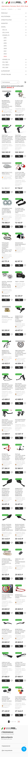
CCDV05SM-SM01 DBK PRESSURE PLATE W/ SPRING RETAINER (20, 699)
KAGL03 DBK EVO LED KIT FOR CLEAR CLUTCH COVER (7, 597)
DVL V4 (4, 30)
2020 (5, 48)
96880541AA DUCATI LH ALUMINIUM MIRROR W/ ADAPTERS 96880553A (5, 492)
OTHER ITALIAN (6, 74)
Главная (3, 9)
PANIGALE (4, 13)
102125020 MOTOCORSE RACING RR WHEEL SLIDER (7, 699)
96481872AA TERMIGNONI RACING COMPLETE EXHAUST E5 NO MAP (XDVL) (7, 104)
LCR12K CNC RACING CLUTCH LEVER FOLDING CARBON (20, 664)
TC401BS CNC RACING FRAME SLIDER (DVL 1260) (20, 210)
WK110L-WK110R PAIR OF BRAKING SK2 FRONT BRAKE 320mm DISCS (7, 284)
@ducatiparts (7, 737)
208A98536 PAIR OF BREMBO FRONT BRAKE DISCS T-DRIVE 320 (7, 211)
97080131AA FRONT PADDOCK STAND (20, 596)
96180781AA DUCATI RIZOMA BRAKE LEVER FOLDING (20, 631)
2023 (5, 56)
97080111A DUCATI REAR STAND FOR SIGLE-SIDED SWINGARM (6, 457)
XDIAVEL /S (5, 35)
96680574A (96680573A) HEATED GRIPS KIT (6, 353)
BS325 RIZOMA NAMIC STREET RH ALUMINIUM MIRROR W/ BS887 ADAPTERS (20, 527)
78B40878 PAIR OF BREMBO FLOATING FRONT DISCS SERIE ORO (20, 353)
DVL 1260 (5, 62)
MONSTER (4, 23)
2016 (5, 38)
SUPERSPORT (5, 71)
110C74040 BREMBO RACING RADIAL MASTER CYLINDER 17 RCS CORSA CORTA (7, 386)
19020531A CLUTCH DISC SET (7, 316)
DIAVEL (10, 9)
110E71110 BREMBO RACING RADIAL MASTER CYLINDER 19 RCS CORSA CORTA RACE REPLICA (20, 139)
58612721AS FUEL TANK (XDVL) (7, 173)
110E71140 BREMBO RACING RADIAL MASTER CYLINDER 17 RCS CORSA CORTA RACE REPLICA (7, 139)
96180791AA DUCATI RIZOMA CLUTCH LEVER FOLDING (7, 631)
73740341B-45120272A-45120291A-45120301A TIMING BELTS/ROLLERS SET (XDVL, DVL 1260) (7, 248)
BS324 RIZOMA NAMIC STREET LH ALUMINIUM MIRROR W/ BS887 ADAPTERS (7, 527)
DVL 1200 (5, 67)
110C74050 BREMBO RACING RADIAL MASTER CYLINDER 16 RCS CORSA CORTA (20, 386)
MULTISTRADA (5, 16)
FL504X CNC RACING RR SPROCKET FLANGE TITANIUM (19, 103)
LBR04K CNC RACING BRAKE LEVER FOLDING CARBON (7, 664)
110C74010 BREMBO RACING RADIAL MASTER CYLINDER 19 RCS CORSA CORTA (7, 422)
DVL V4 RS (5, 32)
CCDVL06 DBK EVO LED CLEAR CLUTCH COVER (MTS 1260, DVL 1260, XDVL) (20, 175)
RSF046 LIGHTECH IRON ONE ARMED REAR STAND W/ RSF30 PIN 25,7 (20, 457)
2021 (5, 51)
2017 (5, 40)
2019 (5, 46)
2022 (5, 54)
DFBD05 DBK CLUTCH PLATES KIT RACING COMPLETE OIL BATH (7, 561)
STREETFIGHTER (6, 20)
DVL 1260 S (5, 65)
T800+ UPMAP (19, 281)
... (15, 9)
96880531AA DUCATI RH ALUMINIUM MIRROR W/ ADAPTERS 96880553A (19, 492)
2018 (5, 43)
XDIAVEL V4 (6, 59)
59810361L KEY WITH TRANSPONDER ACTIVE (20, 561)
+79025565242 (7, 732)
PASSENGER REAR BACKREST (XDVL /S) (20, 244)
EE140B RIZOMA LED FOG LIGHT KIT (20, 421)
